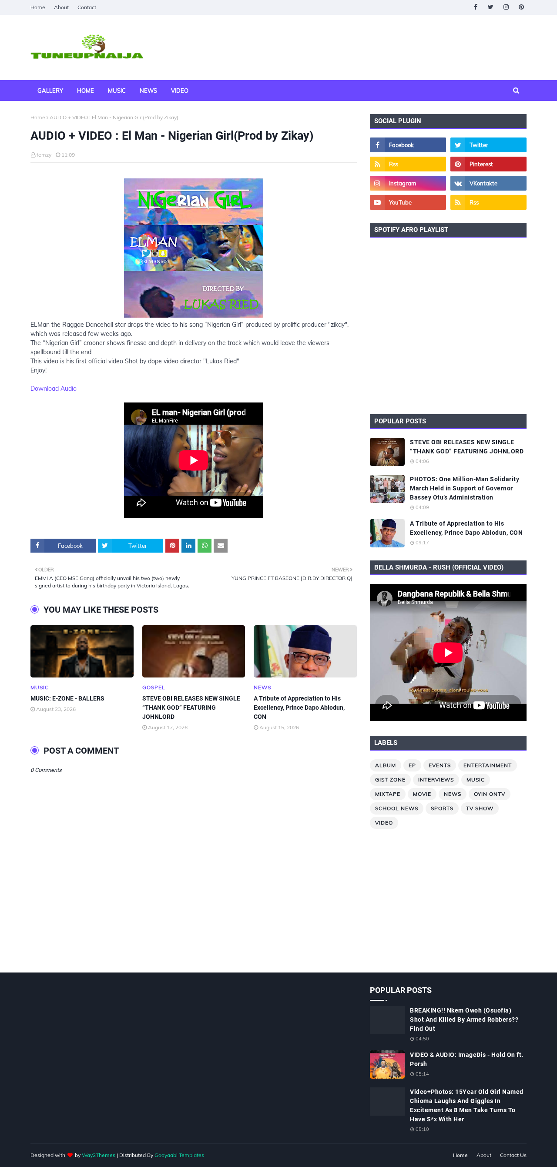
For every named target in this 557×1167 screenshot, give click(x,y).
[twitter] (490, 7)
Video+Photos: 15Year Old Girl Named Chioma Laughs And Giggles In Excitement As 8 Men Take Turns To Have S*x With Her (466, 1105)
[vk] (488, 183)
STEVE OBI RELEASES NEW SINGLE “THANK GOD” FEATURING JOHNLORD (191, 707)
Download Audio (53, 388)
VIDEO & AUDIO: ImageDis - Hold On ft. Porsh (466, 1059)
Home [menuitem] (85, 90)
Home (37, 7)
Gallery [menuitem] (50, 90)
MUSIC (475, 779)
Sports (442, 808)
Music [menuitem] (117, 90)
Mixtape (387, 794)
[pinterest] (521, 7)
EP (412, 765)
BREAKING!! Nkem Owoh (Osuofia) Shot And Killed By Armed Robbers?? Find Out (464, 1019)
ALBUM (385, 765)
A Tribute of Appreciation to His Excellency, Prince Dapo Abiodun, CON (299, 707)
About (61, 7)
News (452, 794)
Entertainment (487, 765)
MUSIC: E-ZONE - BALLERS (67, 698)
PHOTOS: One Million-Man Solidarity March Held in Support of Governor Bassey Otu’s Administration (464, 488)
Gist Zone (390, 779)
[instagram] (505, 7)
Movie (422, 794)
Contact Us (513, 1155)
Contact (86, 7)
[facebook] (475, 7)
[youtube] (408, 202)
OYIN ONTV (489, 794)
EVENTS (440, 765)
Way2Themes (98, 1155)
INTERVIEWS (436, 779)
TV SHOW (479, 808)
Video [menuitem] (179, 90)
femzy (44, 154)
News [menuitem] (148, 90)
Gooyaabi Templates (179, 1155)
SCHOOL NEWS (396, 808)
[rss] (408, 164)
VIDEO (384, 822)
